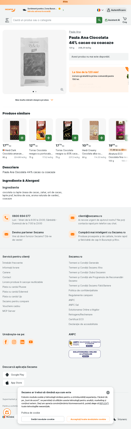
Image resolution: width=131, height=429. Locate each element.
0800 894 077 (21, 216)
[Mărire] (62, 89)
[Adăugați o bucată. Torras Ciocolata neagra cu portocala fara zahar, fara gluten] (48, 138)
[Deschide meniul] (7, 20)
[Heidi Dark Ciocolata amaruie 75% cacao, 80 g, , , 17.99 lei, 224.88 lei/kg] (15, 130)
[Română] (100, 10)
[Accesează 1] (33, 91)
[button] (116, 10)
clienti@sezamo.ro (90, 216)
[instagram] (14, 342)
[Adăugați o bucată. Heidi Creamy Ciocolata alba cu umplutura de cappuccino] (101, 138)
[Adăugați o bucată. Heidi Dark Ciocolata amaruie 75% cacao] (22, 138)
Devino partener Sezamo (28, 232)
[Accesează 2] (35, 91)
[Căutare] (99, 20)
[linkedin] (22, 342)
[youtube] (30, 342)
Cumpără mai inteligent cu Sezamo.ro (102, 232)
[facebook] (6, 342)
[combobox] (54, 20)
